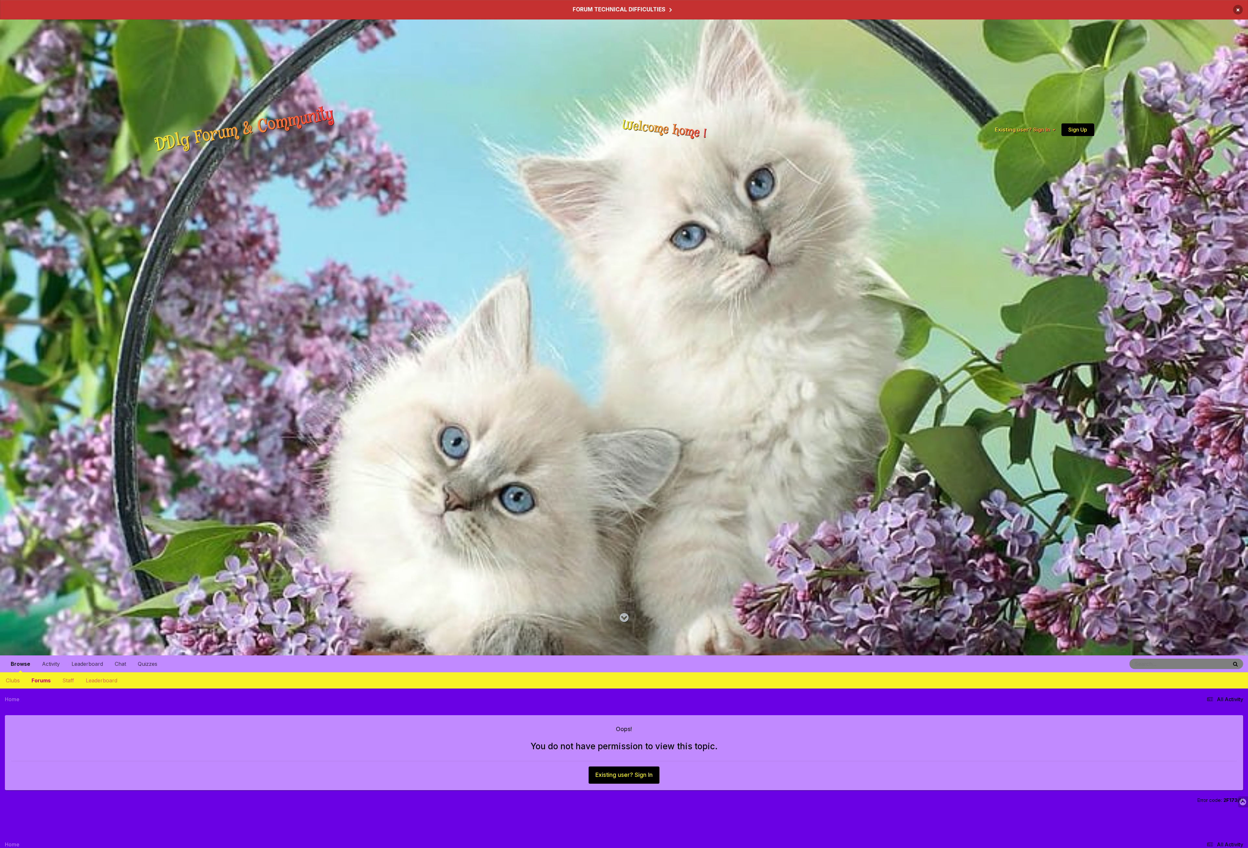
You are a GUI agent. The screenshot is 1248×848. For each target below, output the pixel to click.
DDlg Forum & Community (244, 129)
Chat (120, 664)
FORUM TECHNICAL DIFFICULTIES (619, 9)
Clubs (13, 680)
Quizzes (147, 664)
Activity (51, 664)
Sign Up (1077, 129)
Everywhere (1207, 663)
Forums (41, 680)
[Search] (1235, 664)
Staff (68, 680)
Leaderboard (101, 680)
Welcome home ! (664, 129)
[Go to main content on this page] (624, 618)
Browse (20, 664)
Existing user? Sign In (1024, 129)
